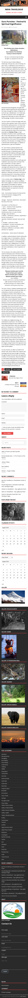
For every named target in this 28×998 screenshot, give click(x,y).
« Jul (3, 550)
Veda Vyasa (5, 372)
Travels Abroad (5, 857)
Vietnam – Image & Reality (8, 471)
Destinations (5, 771)
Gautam (3, 886)
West (3, 859)
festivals (8, 369)
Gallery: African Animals (7, 805)
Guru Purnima (17, 369)
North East (4, 849)
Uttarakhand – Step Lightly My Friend (16, 489)
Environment (5, 793)
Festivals (4, 822)
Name (3, 413)
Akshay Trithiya (5, 462)
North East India (5, 778)
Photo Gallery (5, 803)
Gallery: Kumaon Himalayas (8, 810)
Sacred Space (5, 820)
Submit (5, 971)
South (3, 854)
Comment (4, 402)
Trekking (4, 766)
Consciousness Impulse (11, 896)
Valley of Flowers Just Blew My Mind (11, 451)
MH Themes (23, 996)
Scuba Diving (5, 764)
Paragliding (4, 758)
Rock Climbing (5, 762)
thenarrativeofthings (6, 889)
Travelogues (4, 835)
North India (4, 781)
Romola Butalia (13, 27)
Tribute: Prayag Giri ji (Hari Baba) (14, 886)
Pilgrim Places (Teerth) (7, 830)
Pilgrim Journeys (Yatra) (7, 827)
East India (4, 776)
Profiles (3, 818)
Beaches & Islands (6, 837)
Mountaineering (5, 756)
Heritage (4, 798)
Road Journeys (5, 852)
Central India (5, 773)
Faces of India (5, 795)
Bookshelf (4, 790)
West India (4, 786)
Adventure (4, 754)
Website (4, 423)
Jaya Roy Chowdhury (7, 480)
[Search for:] (14, 442)
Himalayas (4, 844)
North (3, 847)
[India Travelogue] (14, 5)
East (3, 842)
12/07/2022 (5, 27)
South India (4, 783)
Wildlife (3, 769)
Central (3, 839)
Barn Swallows (5, 466)
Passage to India (5, 800)
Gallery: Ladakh (5, 812)
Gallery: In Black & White (7, 807)
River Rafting (5, 760)
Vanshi (3, 494)
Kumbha (4, 824)
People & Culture (5, 788)
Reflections (4, 832)
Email (3, 418)
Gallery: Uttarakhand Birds (8, 815)
